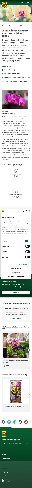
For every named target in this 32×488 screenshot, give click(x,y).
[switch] (27, 246)
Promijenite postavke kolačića (9, 472)
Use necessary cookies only (16, 276)
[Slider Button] (29, 350)
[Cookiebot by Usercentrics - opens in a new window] (23, 211)
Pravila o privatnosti (6, 468)
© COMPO (4, 476)
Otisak (3, 464)
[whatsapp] (14, 422)
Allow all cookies (16, 268)
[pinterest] (26, 422)
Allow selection (16, 272)
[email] (20, 422)
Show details (23, 264)
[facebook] (3, 422)
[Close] (22, 2)
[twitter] (9, 422)
